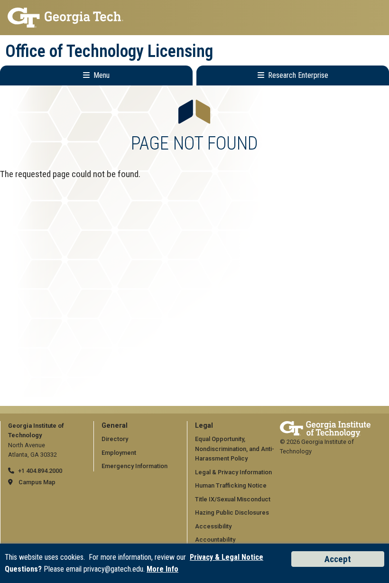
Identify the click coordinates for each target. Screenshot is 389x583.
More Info (162, 569)
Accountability (215, 539)
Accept (337, 559)
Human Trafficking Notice (231, 485)
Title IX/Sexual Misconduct (232, 499)
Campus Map (37, 482)
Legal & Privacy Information (233, 472)
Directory (115, 438)
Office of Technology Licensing (109, 51)
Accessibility (213, 526)
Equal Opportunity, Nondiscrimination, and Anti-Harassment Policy (234, 448)
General (115, 426)
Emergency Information (134, 466)
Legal (204, 426)
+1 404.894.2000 (40, 470)
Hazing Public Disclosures (232, 512)
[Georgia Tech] (325, 425)
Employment (119, 452)
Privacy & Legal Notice (226, 557)
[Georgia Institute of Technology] (194, 17)
